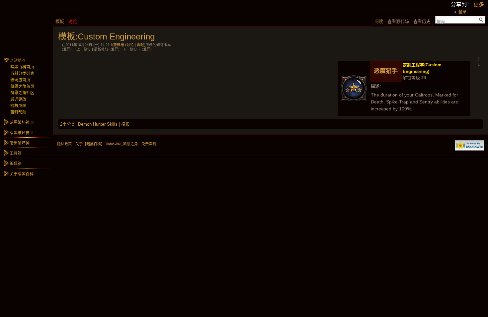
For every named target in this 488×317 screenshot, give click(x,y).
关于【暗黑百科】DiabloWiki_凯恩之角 (106, 144)
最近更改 (18, 99)
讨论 (130, 45)
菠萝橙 (118, 45)
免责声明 (148, 144)
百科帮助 (18, 112)
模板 (125, 124)
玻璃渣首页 (20, 80)
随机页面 (18, 105)
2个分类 (67, 124)
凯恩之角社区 (22, 93)
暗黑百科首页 (22, 67)
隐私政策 (64, 144)
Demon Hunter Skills (98, 124)
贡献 (140, 45)
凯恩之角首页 (22, 86)
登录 (462, 12)
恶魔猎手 (386, 71)
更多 (478, 4)
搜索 (441, 21)
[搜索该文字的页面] (481, 19)
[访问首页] (26, 26)
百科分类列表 (22, 73)
